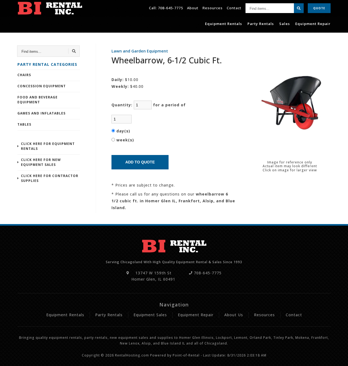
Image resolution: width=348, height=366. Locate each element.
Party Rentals (260, 23)
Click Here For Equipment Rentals (48, 146)
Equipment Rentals (223, 23)
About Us (233, 314)
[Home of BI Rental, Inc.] (49, 8)
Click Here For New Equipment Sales (41, 162)
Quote (319, 8)
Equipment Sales (150, 314)
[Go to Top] (338, 357)
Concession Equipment (41, 86)
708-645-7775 (170, 7)
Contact (234, 7)
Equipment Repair (313, 23)
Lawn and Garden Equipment (139, 51)
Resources (213, 7)
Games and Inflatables (41, 113)
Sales (284, 23)
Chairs (24, 75)
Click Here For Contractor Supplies (49, 178)
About (192, 7)
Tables (24, 124)
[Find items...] (299, 8)
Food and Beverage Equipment (37, 99)
